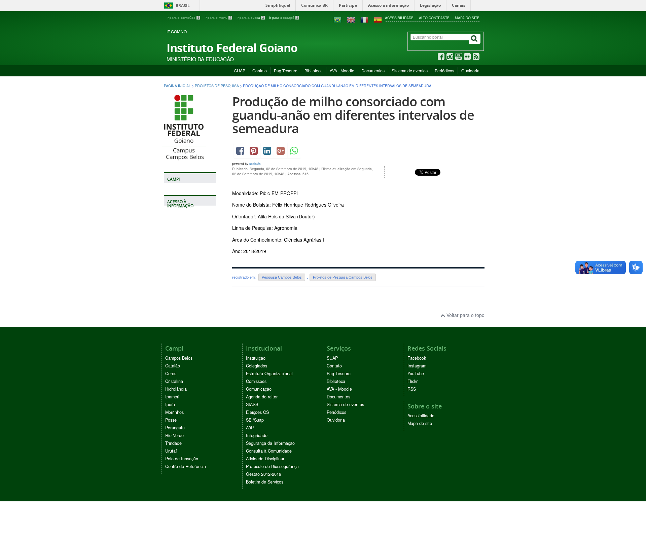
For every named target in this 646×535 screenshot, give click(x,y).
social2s (255, 164)
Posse (171, 420)
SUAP (239, 70)
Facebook (416, 358)
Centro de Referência (185, 466)
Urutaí (171, 451)
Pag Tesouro (285, 70)
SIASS (252, 404)
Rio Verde (174, 435)
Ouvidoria (470, 70)
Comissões (256, 381)
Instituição (255, 358)
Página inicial (177, 85)
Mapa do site (467, 17)
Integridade (256, 435)
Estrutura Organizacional (269, 373)
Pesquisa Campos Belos (282, 277)
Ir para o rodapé (283, 18)
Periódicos (444, 70)
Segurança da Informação (270, 443)
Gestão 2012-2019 (263, 474)
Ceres (170, 373)
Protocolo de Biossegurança (272, 466)
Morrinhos (174, 412)
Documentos (373, 70)
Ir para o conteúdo (183, 18)
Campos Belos (178, 358)
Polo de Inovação (181, 459)
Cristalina (174, 381)
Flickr (412, 381)
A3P (250, 428)
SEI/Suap (255, 420)
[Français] (364, 19)
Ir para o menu (218, 18)
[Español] (378, 19)
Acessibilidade (399, 17)
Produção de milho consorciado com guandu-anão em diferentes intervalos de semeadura (353, 115)
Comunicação (259, 389)
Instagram (416, 366)
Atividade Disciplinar (265, 459)
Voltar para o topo (465, 315)
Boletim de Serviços (264, 482)
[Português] (337, 19)
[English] (351, 19)
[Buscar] (474, 39)
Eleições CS (257, 412)
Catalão (172, 366)
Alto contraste (434, 17)
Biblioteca (313, 70)
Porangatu (175, 428)
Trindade (173, 443)
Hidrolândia (176, 389)
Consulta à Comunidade (269, 451)
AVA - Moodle (342, 70)
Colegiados (256, 366)
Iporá (170, 404)
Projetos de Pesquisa (217, 85)
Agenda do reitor (262, 397)
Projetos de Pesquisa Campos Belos (342, 277)
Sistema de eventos (410, 70)
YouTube (415, 373)
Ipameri (172, 397)
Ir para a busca (250, 18)
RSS (411, 389)
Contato (259, 70)
